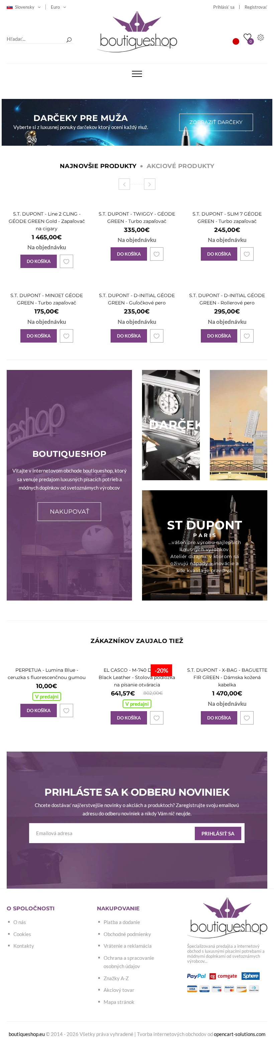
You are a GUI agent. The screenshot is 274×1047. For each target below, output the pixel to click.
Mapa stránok (119, 1002)
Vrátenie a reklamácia (128, 946)
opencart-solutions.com (239, 1034)
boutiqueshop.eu (27, 1034)
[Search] (69, 40)
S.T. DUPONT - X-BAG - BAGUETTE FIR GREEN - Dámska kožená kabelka (227, 677)
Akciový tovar (119, 990)
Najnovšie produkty (98, 166)
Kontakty (23, 946)
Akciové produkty (181, 166)
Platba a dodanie (122, 922)
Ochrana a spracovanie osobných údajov (129, 962)
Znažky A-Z (116, 978)
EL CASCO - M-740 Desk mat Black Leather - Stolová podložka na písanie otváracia (137, 677)
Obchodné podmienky (127, 934)
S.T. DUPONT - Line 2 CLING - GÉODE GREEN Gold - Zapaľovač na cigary (47, 221)
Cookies (22, 934)
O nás (19, 922)
